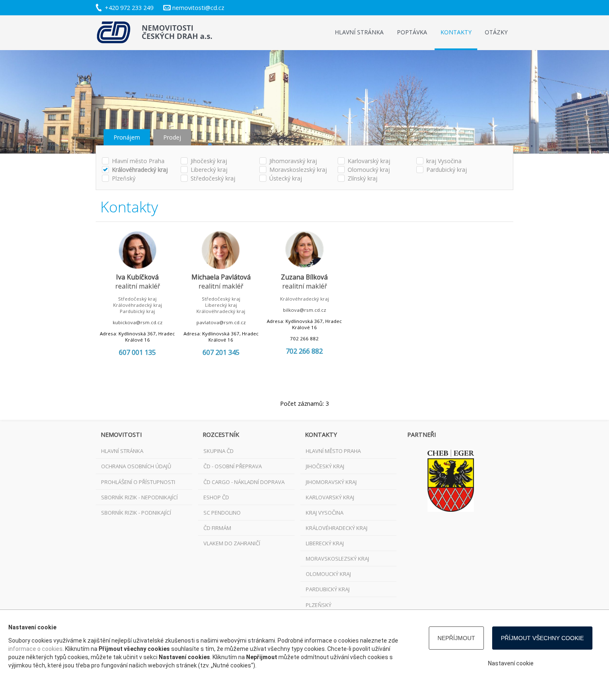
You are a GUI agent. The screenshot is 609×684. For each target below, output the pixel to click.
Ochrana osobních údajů (136, 466)
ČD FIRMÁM (217, 528)
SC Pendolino (222, 512)
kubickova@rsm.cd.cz (137, 322)
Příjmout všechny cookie (542, 638)
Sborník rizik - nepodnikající (139, 497)
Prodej (172, 137)
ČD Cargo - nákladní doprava (244, 482)
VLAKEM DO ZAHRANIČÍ (231, 543)
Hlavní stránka (359, 32)
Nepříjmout (456, 638)
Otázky (496, 32)
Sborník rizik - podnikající (136, 512)
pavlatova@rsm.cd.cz (221, 322)
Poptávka (412, 32)
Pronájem (127, 137)
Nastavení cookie (511, 663)
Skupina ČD (218, 451)
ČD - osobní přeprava (232, 466)
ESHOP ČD (216, 497)
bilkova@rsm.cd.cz (304, 310)
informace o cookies (35, 648)
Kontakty (455, 32)
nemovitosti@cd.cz (198, 8)
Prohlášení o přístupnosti (138, 482)
